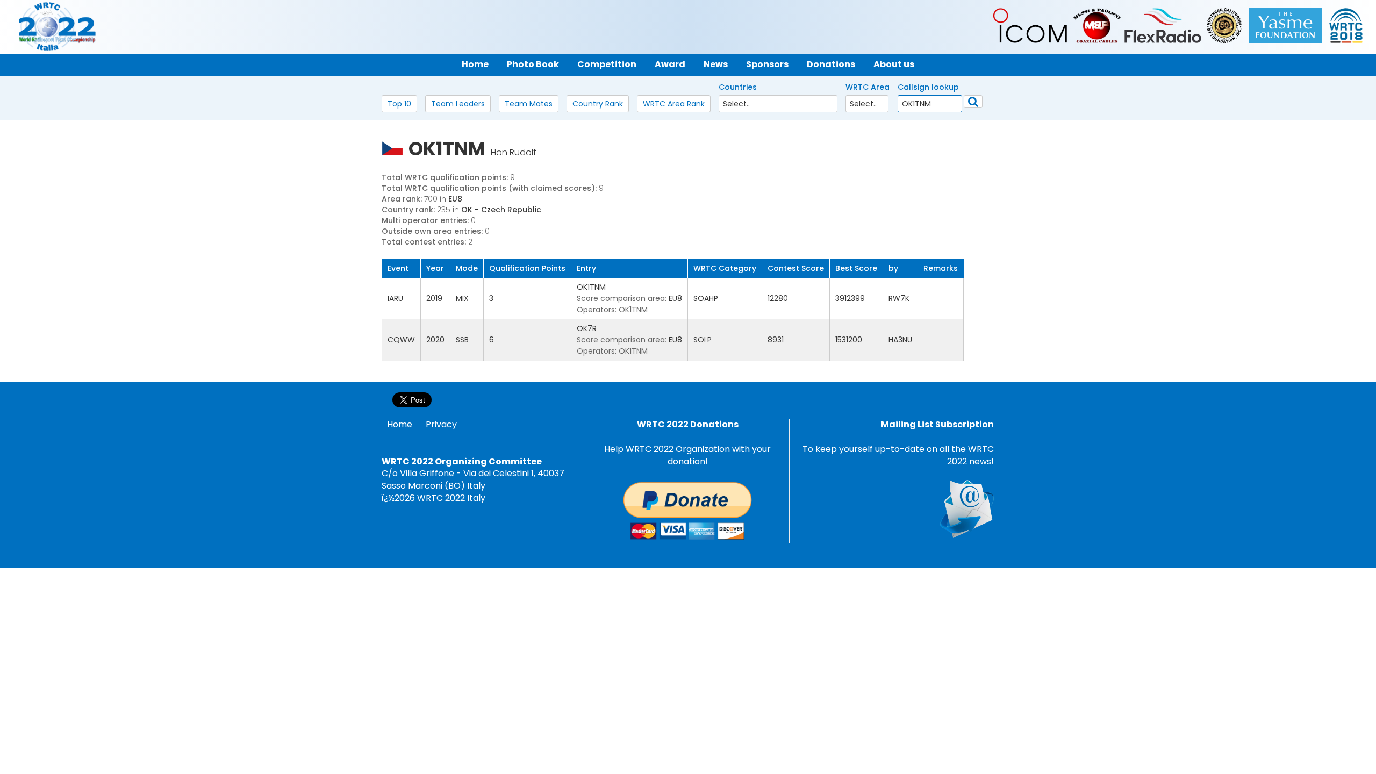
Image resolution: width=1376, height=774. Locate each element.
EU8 (455, 199)
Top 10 (399, 103)
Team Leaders (458, 103)
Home (399, 424)
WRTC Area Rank (674, 103)
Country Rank (597, 103)
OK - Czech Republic (501, 209)
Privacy (441, 424)
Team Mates (529, 103)
